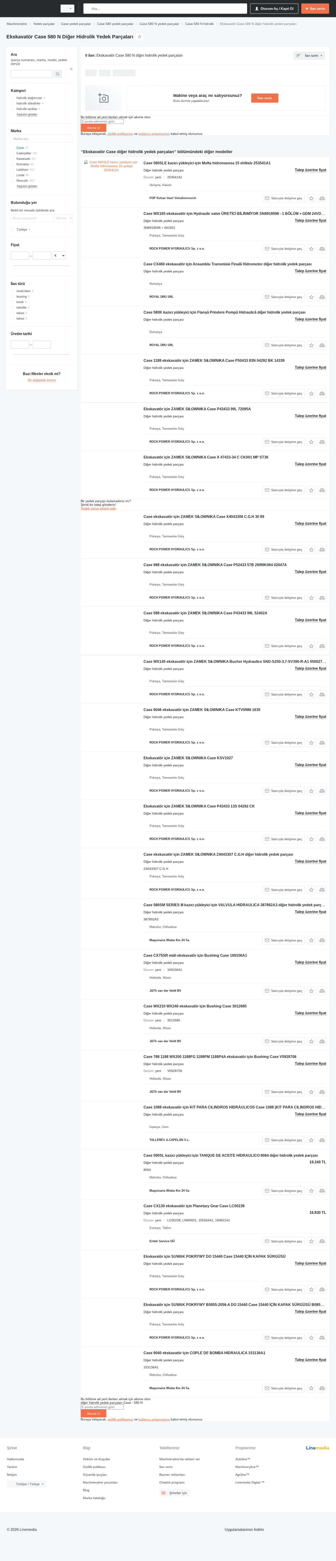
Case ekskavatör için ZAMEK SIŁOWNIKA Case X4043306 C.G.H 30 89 (204, 517)
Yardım (12, 1467)
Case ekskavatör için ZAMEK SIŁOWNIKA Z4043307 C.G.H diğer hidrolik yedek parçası (218, 854)
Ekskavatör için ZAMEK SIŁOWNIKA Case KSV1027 (188, 758)
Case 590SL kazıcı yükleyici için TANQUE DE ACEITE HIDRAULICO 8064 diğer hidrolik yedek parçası (231, 1155)
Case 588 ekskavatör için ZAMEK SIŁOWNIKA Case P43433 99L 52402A (205, 613)
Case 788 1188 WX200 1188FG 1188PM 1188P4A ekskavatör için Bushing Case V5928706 (220, 1057)
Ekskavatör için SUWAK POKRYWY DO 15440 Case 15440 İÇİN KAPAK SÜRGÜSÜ (215, 1256)
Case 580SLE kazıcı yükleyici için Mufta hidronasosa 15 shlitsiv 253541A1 (207, 163)
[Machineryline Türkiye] (31, 8)
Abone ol (93, 128)
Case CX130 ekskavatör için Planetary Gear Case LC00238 (194, 1206)
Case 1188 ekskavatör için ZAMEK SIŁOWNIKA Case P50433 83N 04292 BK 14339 (214, 360)
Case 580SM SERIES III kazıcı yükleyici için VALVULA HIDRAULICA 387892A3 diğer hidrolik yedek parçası (235, 905)
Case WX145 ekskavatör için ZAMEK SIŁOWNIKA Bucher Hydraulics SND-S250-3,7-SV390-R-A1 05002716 (235, 661)
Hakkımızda (15, 1459)
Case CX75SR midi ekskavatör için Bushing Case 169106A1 (195, 955)
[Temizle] (71, 69)
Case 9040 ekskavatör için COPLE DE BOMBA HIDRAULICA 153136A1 (204, 1353)
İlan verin (265, 98)
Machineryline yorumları (100, 1482)
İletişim (12, 1474)
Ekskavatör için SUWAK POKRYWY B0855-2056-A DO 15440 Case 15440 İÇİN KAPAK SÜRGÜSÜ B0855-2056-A (240, 1305)
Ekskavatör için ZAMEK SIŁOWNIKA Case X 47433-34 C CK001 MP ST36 (206, 457)
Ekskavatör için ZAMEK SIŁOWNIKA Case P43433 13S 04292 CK (199, 806)
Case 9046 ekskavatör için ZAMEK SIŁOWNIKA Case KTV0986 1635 (202, 710)
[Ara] (88, 8)
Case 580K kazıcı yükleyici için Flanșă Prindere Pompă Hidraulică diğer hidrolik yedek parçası (224, 312)
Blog (86, 1490)
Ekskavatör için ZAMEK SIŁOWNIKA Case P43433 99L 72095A (197, 409)
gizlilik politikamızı (120, 134)
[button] (311, 198)
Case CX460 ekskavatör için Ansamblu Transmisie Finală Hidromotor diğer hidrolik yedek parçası (228, 264)
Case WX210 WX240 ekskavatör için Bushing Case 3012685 (195, 1006)
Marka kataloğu (94, 1498)
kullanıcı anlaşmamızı (154, 134)
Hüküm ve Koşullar (96, 1459)
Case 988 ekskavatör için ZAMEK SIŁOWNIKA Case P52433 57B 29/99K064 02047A (215, 565)
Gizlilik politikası (94, 1467)
